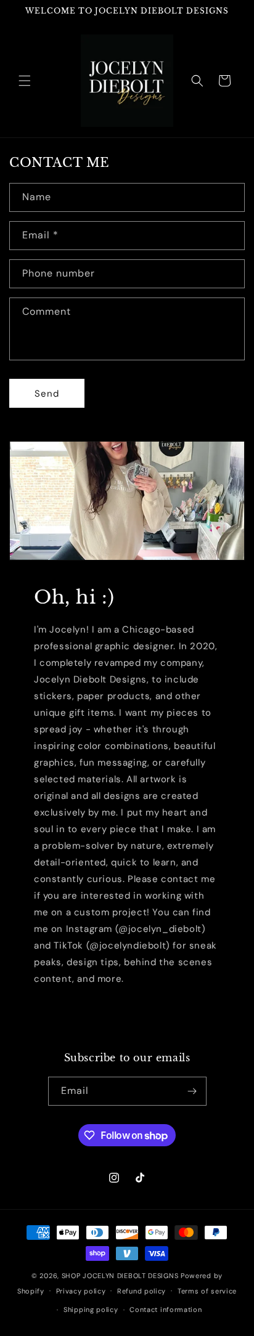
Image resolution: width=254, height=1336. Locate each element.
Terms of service (207, 1291)
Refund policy (141, 1291)
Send (47, 393)
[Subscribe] (192, 1091)
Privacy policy (81, 1291)
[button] (24, 80)
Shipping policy (90, 1309)
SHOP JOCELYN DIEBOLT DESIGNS (120, 1275)
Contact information (165, 1309)
